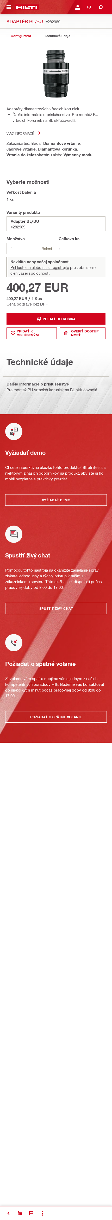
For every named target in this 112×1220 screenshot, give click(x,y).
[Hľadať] (100, 7)
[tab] (21, 36)
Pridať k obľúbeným (28, 333)
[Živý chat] (31, 1213)
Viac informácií (20, 133)
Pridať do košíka (59, 319)
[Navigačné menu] (9, 7)
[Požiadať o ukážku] (20, 1213)
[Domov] (27, 7)
